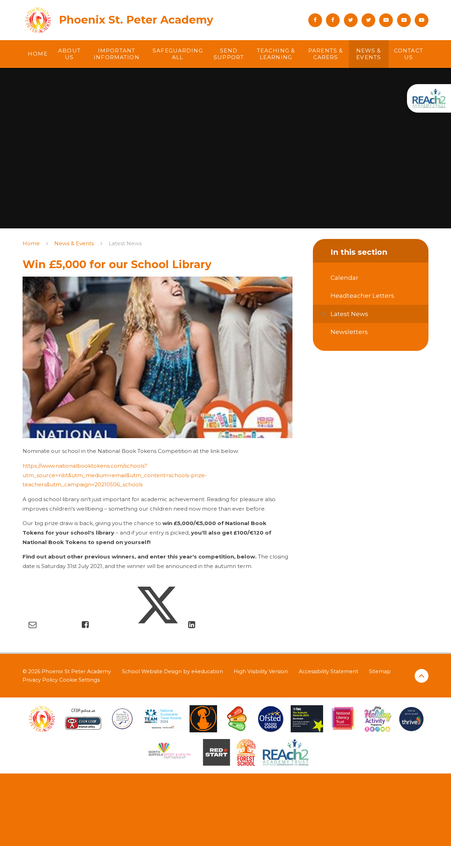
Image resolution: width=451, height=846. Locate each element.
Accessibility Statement (328, 671)
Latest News (125, 243)
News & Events (74, 243)
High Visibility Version (261, 671)
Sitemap (380, 671)
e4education (207, 671)
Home (31, 243)
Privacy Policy (40, 680)
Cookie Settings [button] (79, 680)
